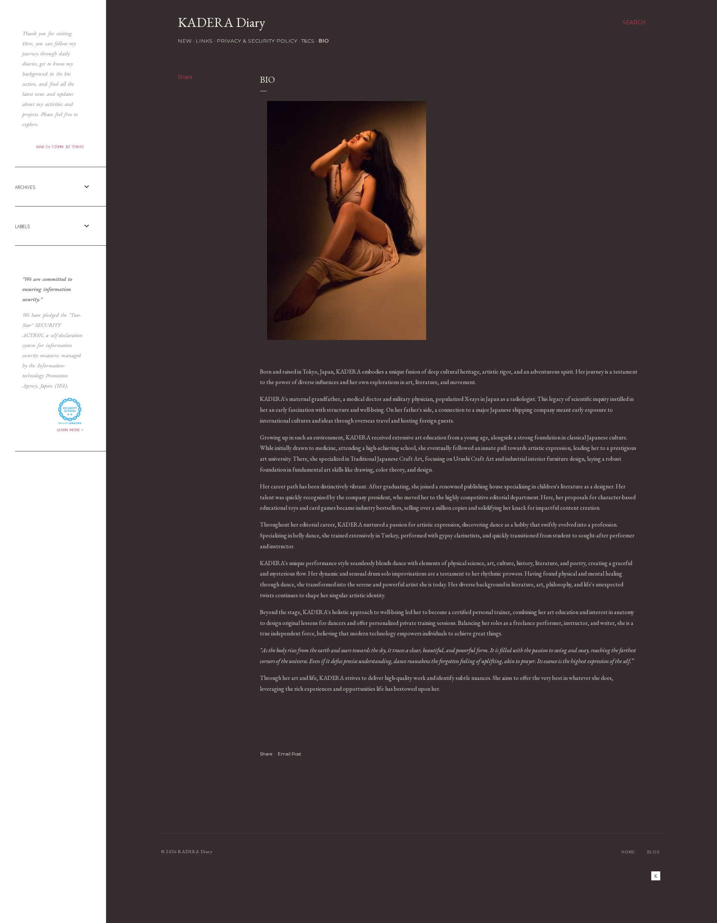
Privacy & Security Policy (257, 40)
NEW (185, 40)
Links (204, 40)
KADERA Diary (221, 22)
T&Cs (307, 40)
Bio (324, 40)
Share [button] (185, 77)
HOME (628, 852)
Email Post (289, 754)
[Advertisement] (53, 503)
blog (653, 852)
